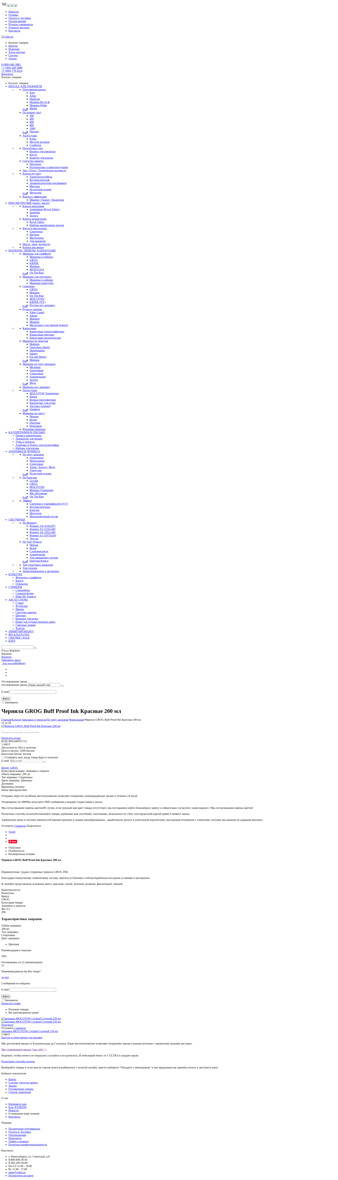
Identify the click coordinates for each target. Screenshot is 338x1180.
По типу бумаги (32, 541)
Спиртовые (36, 373)
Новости (13, 11)
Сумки (19, 602)
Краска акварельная (34, 218)
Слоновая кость (39, 551)
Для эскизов (30, 568)
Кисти (33, 154)
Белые (33, 419)
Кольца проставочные (43, 399)
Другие (34, 538)
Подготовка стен (33, 148)
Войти (6, 698)
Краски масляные (33, 247)
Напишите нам (17, 1104)
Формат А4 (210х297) (42, 525)
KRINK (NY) (37, 302)
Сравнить (20, 825)
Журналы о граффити (28, 577)
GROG (34, 260)
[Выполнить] (62, 685)
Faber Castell (37, 312)
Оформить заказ (11, 660)
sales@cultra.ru (17, 1172)
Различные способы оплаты (18, 1061)
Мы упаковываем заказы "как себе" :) (23, 1049)
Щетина (34, 234)
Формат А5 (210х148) (42, 529)
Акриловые (36, 370)
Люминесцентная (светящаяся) (48, 183)
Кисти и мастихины (35, 228)
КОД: (4, 741)
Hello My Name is (25, 596)
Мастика (35, 186)
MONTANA (37, 269)
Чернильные (37, 460)
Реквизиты (14, 1138)
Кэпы (33, 138)
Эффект (27, 500)
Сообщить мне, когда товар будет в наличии (31, 757)
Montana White (38, 105)
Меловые (35, 367)
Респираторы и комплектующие (49, 167)
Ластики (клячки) (40, 406)
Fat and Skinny (38, 356)
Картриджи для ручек (43, 402)
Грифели (35, 409)
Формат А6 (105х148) (42, 532)
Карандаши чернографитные (47, 331)
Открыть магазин (18, 27)
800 (32, 125)
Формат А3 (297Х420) (43, 535)
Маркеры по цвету (34, 413)
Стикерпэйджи (24, 593)
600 (32, 122)
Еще (25, 109)
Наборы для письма (27, 448)
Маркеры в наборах (41, 256)
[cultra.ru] (7, 36)
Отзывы (13, 14)
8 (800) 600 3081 (11, 64)
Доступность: (9, 747)
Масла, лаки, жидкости (36, 244)
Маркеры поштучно (42, 283)
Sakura (33, 315)
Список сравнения (19, 1092)
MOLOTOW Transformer (44, 393)
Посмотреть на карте (20, 1175)
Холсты (20, 628)
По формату (30, 522)
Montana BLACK (40, 102)
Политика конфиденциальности (27, 1144)
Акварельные (38, 376)
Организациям (17, 21)
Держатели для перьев (28, 438)
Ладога (34, 215)
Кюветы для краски (41, 157)
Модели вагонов (39, 141)
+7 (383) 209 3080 (11, 67)
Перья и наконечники (28, 435)
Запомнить (11, 702)
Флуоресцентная (39, 179)
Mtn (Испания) (38, 493)
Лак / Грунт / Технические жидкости (44, 170)
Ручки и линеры (32, 309)
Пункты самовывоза (20, 24)
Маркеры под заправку (36, 387)
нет (7, 977)
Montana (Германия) (41, 490)
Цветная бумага (39, 560)
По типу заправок (33, 454)
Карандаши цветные (42, 334)
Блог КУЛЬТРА (17, 1107)
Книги (19, 580)
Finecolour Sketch (40, 347)
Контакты (14, 30)
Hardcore (35, 98)
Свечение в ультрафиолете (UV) (49, 503)
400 (32, 118)
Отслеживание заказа (14, 684)
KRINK (34, 263)
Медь (33, 383)
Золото (34, 379)
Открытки (21, 583)
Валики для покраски (42, 151)
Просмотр (7, 1024)
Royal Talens (37, 222)
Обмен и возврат (18, 1141)
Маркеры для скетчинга (37, 276)
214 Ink (34, 480)
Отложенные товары (20, 1088)
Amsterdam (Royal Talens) (45, 209)
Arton (33, 95)
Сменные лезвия (25, 625)
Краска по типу (32, 173)
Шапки (19, 609)
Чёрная (34, 544)
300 (32, 115)
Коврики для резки (26, 618)
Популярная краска (34, 89)
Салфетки (35, 145)
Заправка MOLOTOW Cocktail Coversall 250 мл (29, 1031)
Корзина (6, 656)
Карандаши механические (45, 337)
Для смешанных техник (44, 557)
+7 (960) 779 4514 (11, 70)
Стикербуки (22, 590)
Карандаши (29, 328)
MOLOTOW (37, 298)
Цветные (35, 422)
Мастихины (37, 237)
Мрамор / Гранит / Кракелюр (47, 199)
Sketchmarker (37, 350)
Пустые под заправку (42, 305)
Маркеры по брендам (35, 340)
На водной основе (40, 189)
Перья (33, 396)
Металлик (36, 192)
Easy (32, 92)
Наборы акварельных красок (47, 225)
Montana (34, 292)
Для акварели (38, 241)
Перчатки (35, 164)
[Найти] (35, 648)
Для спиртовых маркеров (38, 564)
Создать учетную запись (23, 1082)
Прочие (34, 131)
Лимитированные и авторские (41, 571)
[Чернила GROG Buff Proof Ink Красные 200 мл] (31, 726)
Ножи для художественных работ (35, 621)
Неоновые (36, 425)
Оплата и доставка (19, 18)
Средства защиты (33, 160)
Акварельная (37, 554)
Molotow (35, 266)
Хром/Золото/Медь (41, 176)
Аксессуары (30, 135)
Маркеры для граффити (37, 253)
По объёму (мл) (32, 112)
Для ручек (36, 470)
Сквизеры (29, 286)
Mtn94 (33, 108)
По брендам (30, 477)
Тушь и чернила (25, 441)
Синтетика (36, 231)
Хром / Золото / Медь (42, 467)
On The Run (37, 272)
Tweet (11, 831)
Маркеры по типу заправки (39, 364)
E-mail (5, 691)
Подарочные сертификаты (24, 1128)
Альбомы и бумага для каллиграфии (37, 444)
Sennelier (35, 212)
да (2, 977)
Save (14, 841)
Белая (33, 548)
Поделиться (34, 825)
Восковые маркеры (34, 429)
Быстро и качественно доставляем (21, 1037)
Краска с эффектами (35, 196)
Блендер (34, 510)
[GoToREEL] (15, 5)
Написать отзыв (11, 738)
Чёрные (34, 416)
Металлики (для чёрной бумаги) (49, 325)
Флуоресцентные (40, 506)
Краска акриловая (33, 206)
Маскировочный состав (44, 516)
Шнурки (20, 615)
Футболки (21, 606)
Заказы (12, 1085)
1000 (32, 128)
